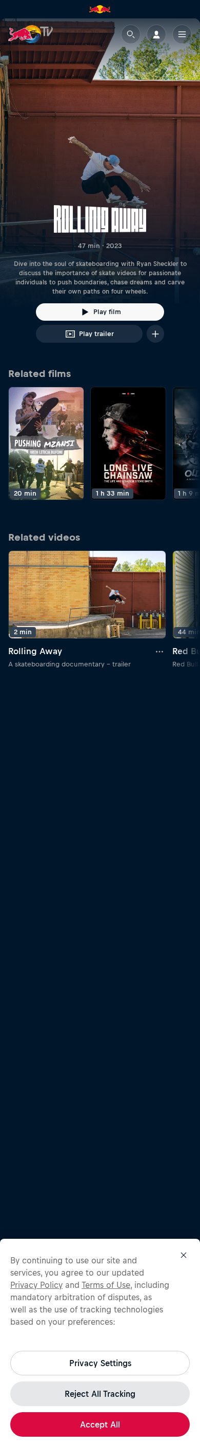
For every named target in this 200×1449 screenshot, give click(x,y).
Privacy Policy (36, 1284)
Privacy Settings (100, 1363)
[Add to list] (155, 334)
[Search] (131, 34)
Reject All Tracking (100, 1393)
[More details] (160, 651)
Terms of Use (106, 1284)
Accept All (100, 1424)
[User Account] (156, 34)
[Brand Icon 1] (100, 9)
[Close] (183, 1255)
